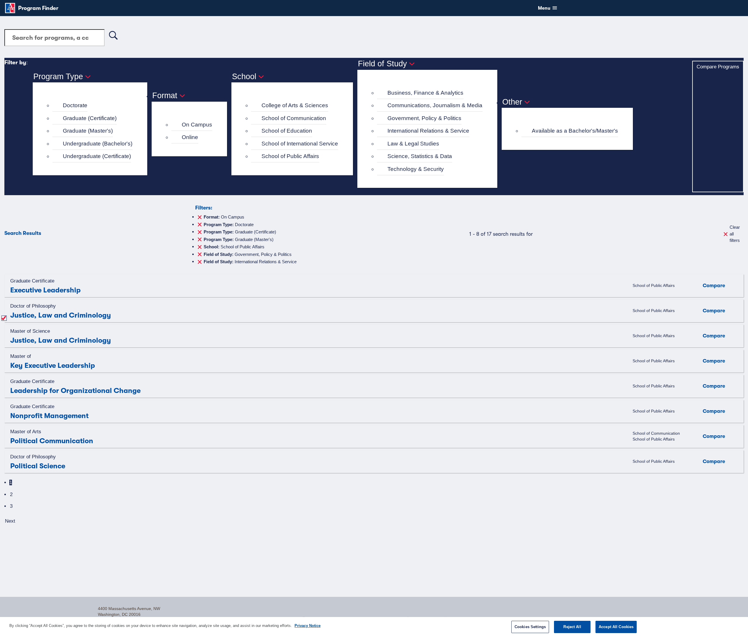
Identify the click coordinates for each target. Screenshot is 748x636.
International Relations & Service (428, 131)
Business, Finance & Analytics (425, 93)
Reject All (572, 627)
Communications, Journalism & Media (434, 105)
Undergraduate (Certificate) (97, 156)
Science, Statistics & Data (419, 156)
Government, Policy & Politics (424, 118)
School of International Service (300, 144)
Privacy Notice (308, 625)
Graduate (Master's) (88, 131)
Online (190, 137)
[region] (374, 626)
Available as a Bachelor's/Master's (575, 131)
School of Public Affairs (290, 156)
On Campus (197, 125)
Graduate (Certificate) (90, 118)
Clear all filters (735, 234)
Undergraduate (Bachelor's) (97, 144)
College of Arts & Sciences (295, 105)
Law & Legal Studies (413, 144)
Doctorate (75, 105)
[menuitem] (92, 105)
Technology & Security (415, 169)
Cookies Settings (530, 627)
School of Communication (294, 118)
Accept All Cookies (616, 627)
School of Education (287, 131)
